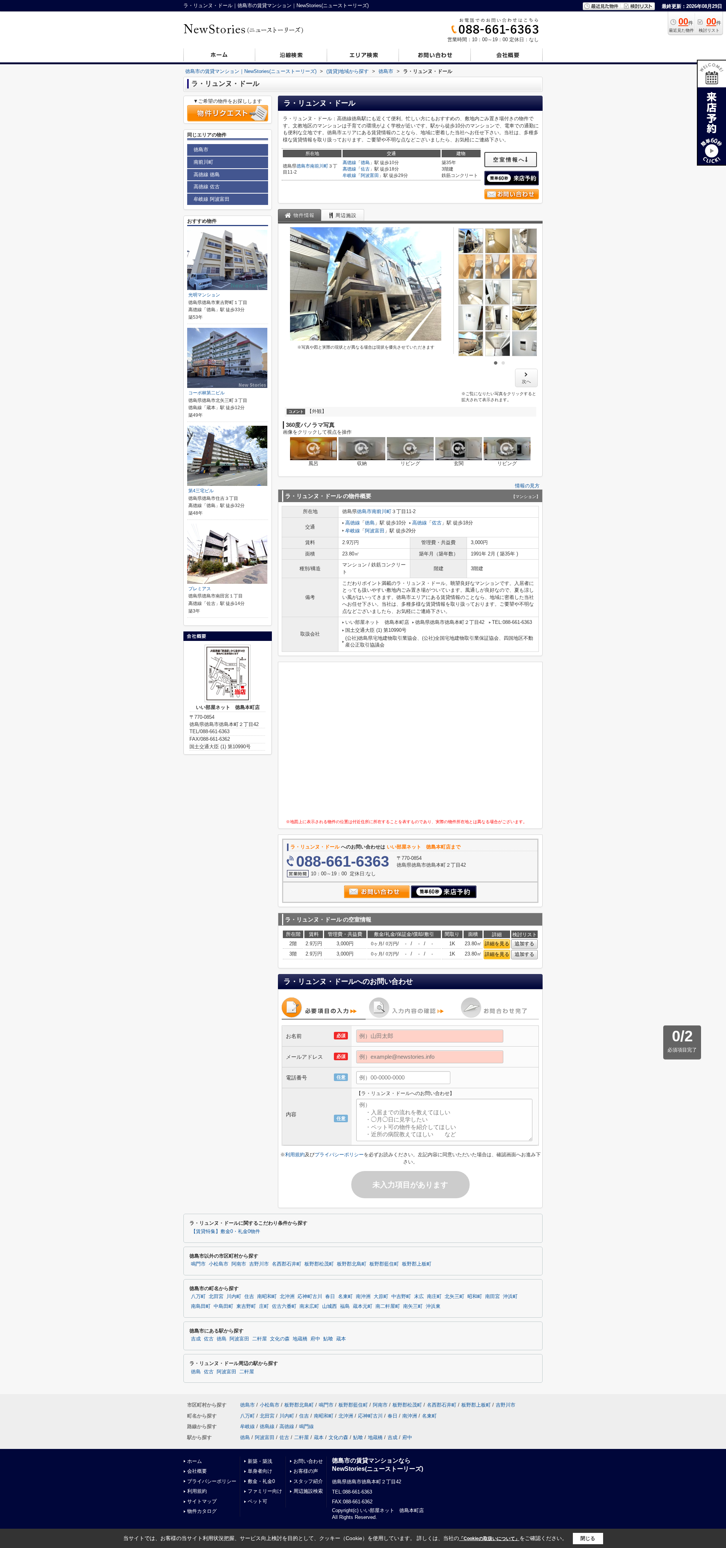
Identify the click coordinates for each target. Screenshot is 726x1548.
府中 (315, 1339)
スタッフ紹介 (308, 1481)
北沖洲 (287, 1296)
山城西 (329, 1306)
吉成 (196, 1339)
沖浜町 (510, 1296)
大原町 (381, 1296)
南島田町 (201, 1306)
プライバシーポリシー (339, 1154)
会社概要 (197, 1471)
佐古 (365, 169)
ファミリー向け (265, 1491)
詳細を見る (497, 943)
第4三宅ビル (201, 490)
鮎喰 (328, 1339)
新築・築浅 (260, 1461)
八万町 (198, 1296)
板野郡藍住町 (384, 1264)
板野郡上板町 (416, 1264)
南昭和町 (267, 1296)
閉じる (587, 1538)
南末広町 (309, 1306)
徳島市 (303, 166)
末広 (419, 1296)
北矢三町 (454, 1296)
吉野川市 (259, 1264)
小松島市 (218, 1264)
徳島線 (267, 1426)
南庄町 (434, 1296)
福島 (345, 1306)
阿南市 (238, 1264)
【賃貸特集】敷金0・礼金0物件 (225, 1231)
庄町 (264, 1306)
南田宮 (492, 1296)
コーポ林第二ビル (206, 393)
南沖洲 (363, 1296)
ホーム (194, 1461)
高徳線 (349, 162)
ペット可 (257, 1501)
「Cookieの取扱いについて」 (489, 1538)
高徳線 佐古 (207, 186)
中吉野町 (401, 1296)
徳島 (365, 162)
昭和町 (474, 1296)
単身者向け (260, 1471)
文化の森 (280, 1339)
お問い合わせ (308, 1461)
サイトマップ (202, 1501)
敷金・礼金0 (261, 1481)
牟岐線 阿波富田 (212, 199)
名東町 (345, 1296)
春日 (330, 1296)
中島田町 (223, 1306)
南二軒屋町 (387, 1306)
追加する (524, 943)
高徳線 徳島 (207, 174)
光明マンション (204, 295)
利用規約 (295, 1154)
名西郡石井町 (286, 1264)
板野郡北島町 (351, 1264)
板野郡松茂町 (319, 1264)
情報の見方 (527, 486)
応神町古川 (310, 1296)
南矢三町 (413, 1306)
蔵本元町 (362, 1306)
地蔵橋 (300, 1339)
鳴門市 (198, 1264)
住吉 (249, 1296)
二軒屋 (259, 1339)
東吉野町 (246, 1306)
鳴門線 (306, 1426)
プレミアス (199, 588)
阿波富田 (370, 175)
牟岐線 (349, 175)
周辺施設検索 (308, 1491)
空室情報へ (509, 160)
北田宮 (216, 1296)
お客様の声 (305, 1471)
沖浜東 (433, 1306)
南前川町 (319, 166)
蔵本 (341, 1339)
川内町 (233, 1296)
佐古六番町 (284, 1306)
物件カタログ (202, 1511)
